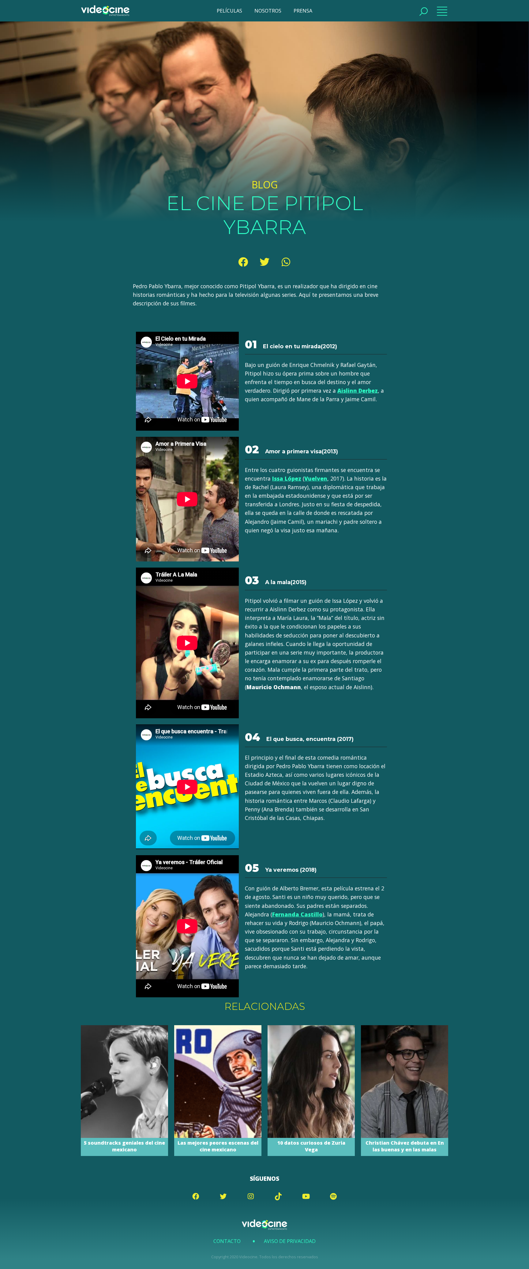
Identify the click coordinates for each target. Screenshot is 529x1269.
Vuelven (315, 478)
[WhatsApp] (286, 262)
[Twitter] (264, 262)
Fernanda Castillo (297, 914)
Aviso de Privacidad (290, 1241)
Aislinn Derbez (357, 390)
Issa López (286, 478)
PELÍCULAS (229, 10)
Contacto (227, 1241)
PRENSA (303, 10)
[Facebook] (243, 262)
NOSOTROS (267, 10)
